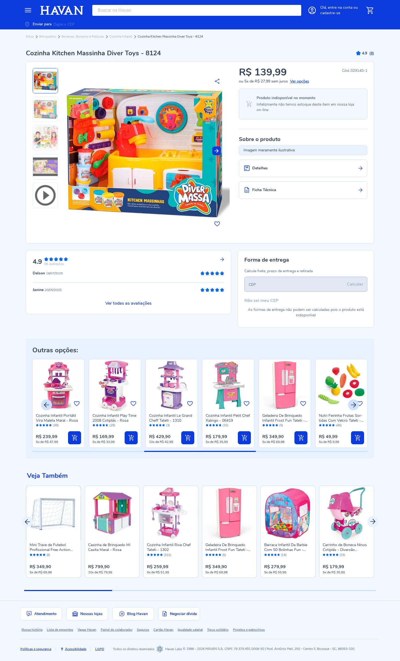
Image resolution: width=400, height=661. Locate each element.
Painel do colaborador (117, 630)
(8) (48, 555)
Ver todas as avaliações (128, 303)
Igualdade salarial (190, 630)
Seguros (143, 630)
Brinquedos (48, 36)
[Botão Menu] (28, 10)
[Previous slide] (46, 404)
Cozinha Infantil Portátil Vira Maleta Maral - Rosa (57, 418)
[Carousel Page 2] (156, 590)
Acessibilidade (75, 649)
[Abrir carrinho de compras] (369, 10)
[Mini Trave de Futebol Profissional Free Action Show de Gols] (53, 513)
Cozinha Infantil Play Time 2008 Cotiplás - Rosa (114, 418)
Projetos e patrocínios (249, 630)
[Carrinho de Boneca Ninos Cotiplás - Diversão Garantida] (346, 513)
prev (27, 521)
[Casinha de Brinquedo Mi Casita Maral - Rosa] (112, 513)
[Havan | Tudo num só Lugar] (62, 10)
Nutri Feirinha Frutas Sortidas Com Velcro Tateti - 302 (340, 420)
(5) (281, 425)
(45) (339, 425)
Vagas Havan (87, 630)
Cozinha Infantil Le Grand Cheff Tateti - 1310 (170, 418)
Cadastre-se (330, 13)
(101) (167, 555)
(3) (168, 425)
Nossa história (31, 630)
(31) (226, 425)
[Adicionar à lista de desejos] (217, 223)
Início (30, 36)
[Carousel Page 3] (244, 590)
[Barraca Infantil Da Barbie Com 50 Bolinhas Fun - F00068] (288, 513)
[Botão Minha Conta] (312, 10)
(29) (112, 425)
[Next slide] (216, 150)
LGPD (99, 649)
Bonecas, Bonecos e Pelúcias (83, 36)
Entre (340, 7)
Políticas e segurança (35, 649)
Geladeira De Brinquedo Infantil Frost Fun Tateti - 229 (283, 420)
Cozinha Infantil (121, 36)
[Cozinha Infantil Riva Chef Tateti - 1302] (171, 513)
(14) (284, 555)
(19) (342, 555)
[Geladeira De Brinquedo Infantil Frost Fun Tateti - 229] (229, 513)
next (372, 521)
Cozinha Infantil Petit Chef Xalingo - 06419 (228, 418)
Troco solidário (218, 630)
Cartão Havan (163, 630)
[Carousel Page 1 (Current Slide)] (68, 590)
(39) (56, 425)
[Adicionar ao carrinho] (74, 437)
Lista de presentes (60, 630)
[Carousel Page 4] (332, 590)
